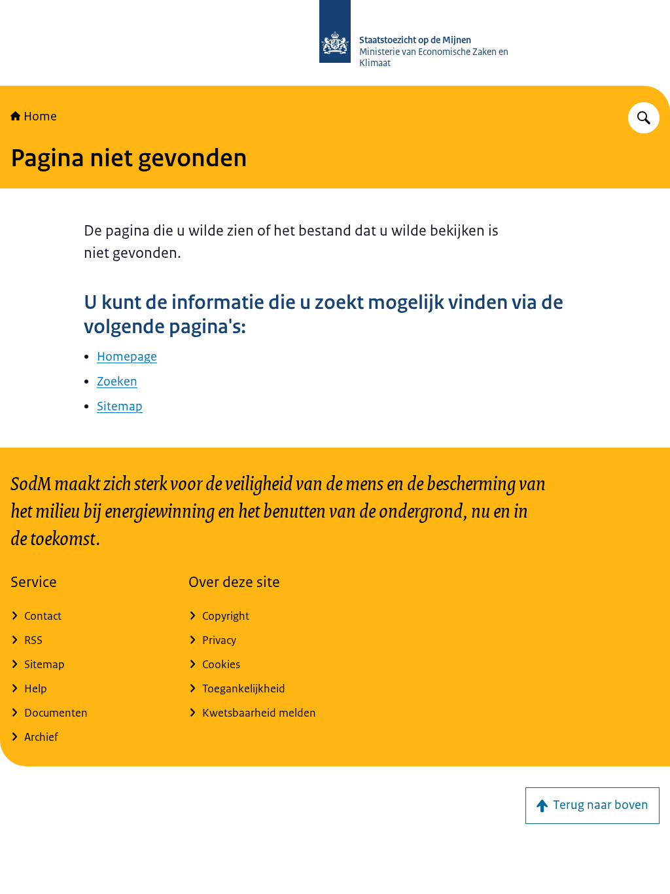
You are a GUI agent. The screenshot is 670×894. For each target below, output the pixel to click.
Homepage (127, 357)
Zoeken (117, 381)
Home (40, 116)
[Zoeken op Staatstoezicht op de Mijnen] (644, 118)
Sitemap (120, 406)
